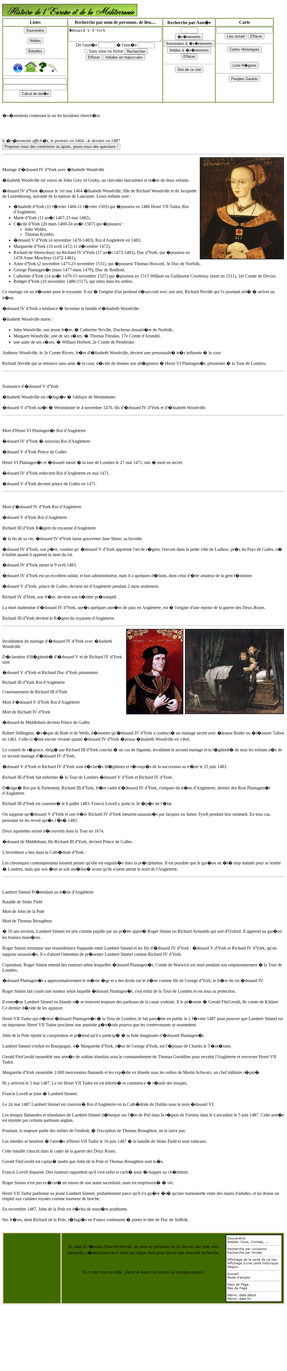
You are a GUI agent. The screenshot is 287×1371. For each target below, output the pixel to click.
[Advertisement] (32, 1262)
